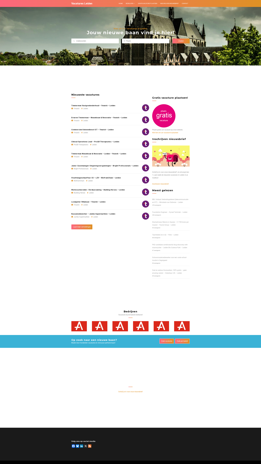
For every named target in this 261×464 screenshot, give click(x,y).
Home (121, 3)
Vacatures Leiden (81, 3)
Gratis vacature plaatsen (147, 3)
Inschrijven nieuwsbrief (169, 3)
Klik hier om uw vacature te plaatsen (165, 133)
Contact (185, 3)
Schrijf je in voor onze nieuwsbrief (130, 392)
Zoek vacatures (166, 341)
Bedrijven (129, 3)
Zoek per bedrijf (182, 341)
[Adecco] (79, 326)
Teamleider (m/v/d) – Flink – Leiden (165, 235)
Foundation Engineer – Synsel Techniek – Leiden (169, 212)
